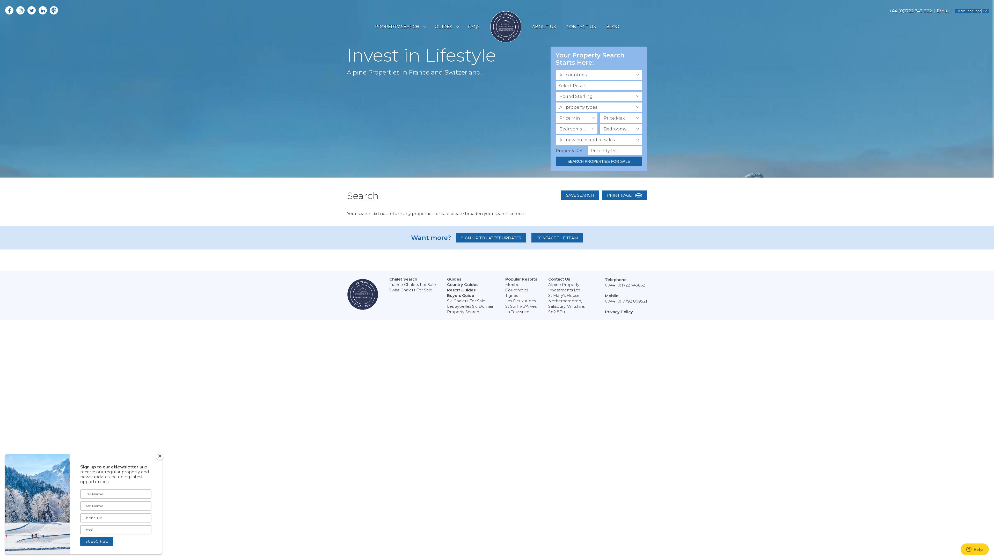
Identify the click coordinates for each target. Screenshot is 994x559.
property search (397, 26)
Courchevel (516, 290)
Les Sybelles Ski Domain (470, 306)
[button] (599, 75)
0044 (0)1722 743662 (625, 285)
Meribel (513, 284)
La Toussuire (517, 311)
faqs (474, 26)
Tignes (511, 295)
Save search (580, 195)
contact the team (557, 238)
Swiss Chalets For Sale (410, 290)
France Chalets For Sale (412, 284)
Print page (620, 195)
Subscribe (96, 541)
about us (544, 26)
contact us (581, 26)
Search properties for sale (598, 161)
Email (943, 10)
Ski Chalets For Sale (466, 300)
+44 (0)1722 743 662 (910, 10)
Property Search (463, 311)
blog (612, 26)
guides (443, 26)
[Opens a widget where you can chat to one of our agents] (974, 549)
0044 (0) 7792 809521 (626, 301)
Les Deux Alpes (520, 300)
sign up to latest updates (491, 238)
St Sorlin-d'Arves (521, 306)
